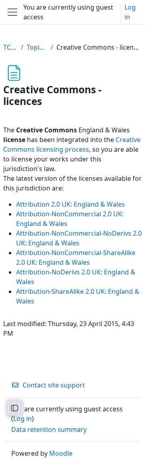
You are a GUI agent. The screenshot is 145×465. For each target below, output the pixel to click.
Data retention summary (49, 429)
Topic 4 (37, 47)
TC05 (10, 47)
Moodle (60, 453)
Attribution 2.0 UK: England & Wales (70, 204)
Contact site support (54, 385)
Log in (130, 12)
